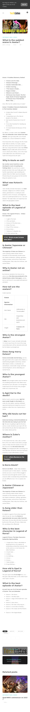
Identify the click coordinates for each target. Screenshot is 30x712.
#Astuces (12, 631)
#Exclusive (20, 631)
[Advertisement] (15, 61)
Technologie (13, 649)
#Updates (6, 633)
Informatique (7, 37)
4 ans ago (8, 44)
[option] (15, 689)
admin (3, 44)
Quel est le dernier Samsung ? (14, 661)
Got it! (24, 4)
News (15, 37)
